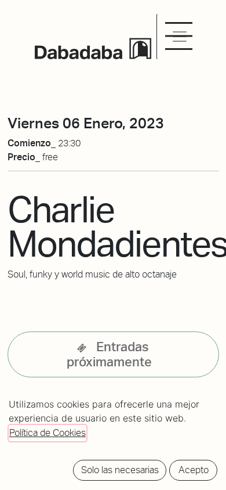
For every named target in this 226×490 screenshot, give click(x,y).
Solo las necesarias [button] (120, 469)
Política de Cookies (47, 432)
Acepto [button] (193, 469)
